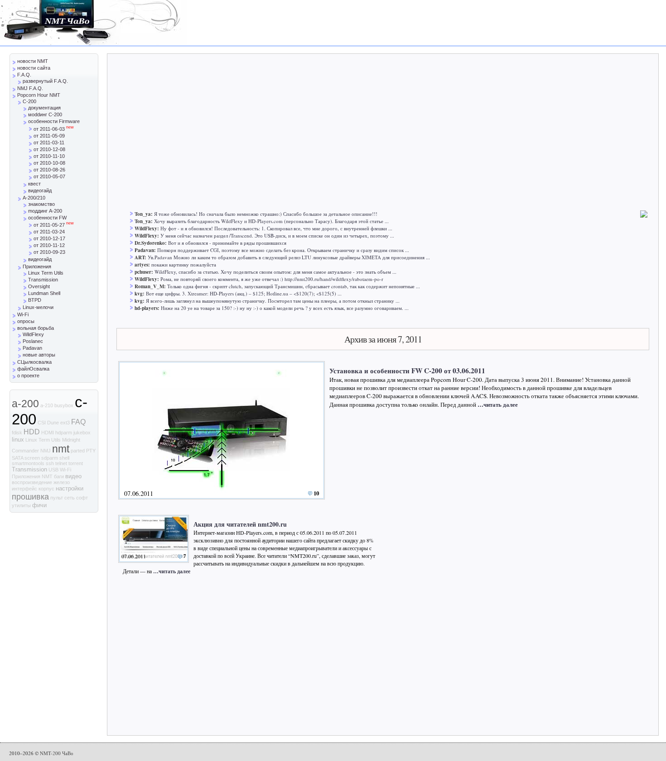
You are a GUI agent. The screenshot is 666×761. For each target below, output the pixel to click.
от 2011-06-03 (54, 129)
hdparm (63, 432)
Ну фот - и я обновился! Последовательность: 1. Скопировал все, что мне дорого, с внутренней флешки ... (276, 228)
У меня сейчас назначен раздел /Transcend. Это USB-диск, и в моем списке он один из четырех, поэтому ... (277, 235)
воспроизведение (32, 482)
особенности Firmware (54, 121)
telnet (61, 463)
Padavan (32, 348)
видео (73, 476)
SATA (17, 458)
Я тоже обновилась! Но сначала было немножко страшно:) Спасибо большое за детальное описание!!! (265, 213)
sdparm (49, 458)
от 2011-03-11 (49, 142)
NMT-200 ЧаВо (56, 753)
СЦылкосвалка (34, 362)
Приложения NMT (32, 476)
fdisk (17, 432)
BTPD (34, 300)
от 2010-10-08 (49, 163)
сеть (69, 497)
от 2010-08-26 (49, 169)
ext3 (65, 422)
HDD (32, 432)
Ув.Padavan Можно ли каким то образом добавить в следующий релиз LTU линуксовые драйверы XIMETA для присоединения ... (289, 257)
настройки (69, 488)
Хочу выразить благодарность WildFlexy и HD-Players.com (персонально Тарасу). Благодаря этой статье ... (271, 221)
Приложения (37, 266)
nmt (60, 449)
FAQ (78, 422)
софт (82, 497)
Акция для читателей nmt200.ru (240, 524)
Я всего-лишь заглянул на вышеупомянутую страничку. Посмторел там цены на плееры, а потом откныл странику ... (273, 300)
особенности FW (47, 217)
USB (53, 469)
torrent (75, 463)
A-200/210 (34, 197)
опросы (25, 321)
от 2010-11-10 (49, 156)
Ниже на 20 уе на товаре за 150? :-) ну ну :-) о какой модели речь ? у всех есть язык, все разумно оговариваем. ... (285, 307)
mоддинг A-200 (45, 211)
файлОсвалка (33, 368)
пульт (56, 497)
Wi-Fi (23, 314)
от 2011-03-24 (49, 231)
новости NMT (32, 61)
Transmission (43, 279)
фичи (39, 505)
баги (59, 476)
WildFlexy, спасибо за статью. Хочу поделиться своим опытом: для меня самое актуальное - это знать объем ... (275, 271)
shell (64, 458)
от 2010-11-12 (49, 245)
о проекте (28, 375)
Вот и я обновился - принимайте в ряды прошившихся (227, 242)
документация (44, 107)
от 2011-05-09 (49, 135)
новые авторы (39, 354)
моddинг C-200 (45, 114)
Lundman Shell (44, 293)
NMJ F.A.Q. (30, 88)
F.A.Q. (24, 74)
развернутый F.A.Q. (45, 81)
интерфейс (24, 488)
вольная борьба (35, 328)
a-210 (46, 405)
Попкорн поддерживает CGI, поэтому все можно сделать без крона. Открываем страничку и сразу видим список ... (283, 250)
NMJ (45, 450)
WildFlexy (33, 334)
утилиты (21, 505)
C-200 (29, 101)
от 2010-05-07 (49, 176)
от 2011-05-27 (54, 225)
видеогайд (40, 190)
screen (32, 458)
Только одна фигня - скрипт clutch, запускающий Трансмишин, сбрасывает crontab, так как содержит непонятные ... (293, 286)
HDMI (47, 432)
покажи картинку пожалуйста (183, 264)
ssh (50, 463)
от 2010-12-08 (49, 149)
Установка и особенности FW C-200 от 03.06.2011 (407, 371)
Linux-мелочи (38, 307)
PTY (91, 450)
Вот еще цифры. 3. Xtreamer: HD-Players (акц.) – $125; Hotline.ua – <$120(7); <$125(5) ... (244, 293)
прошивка (30, 496)
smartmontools (28, 463)
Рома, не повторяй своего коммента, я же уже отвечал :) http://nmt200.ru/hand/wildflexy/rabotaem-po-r (271, 279)
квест (34, 183)
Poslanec (33, 341)
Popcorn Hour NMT (38, 95)
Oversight (39, 286)
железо (61, 482)
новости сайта (33, 68)
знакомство (41, 204)
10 (316, 493)
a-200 (25, 403)
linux (18, 439)
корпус (46, 488)
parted (78, 450)
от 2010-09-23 (49, 252)
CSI (42, 422)
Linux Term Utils (45, 273)
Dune (53, 422)
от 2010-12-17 (49, 238)
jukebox (82, 432)
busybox (63, 405)
